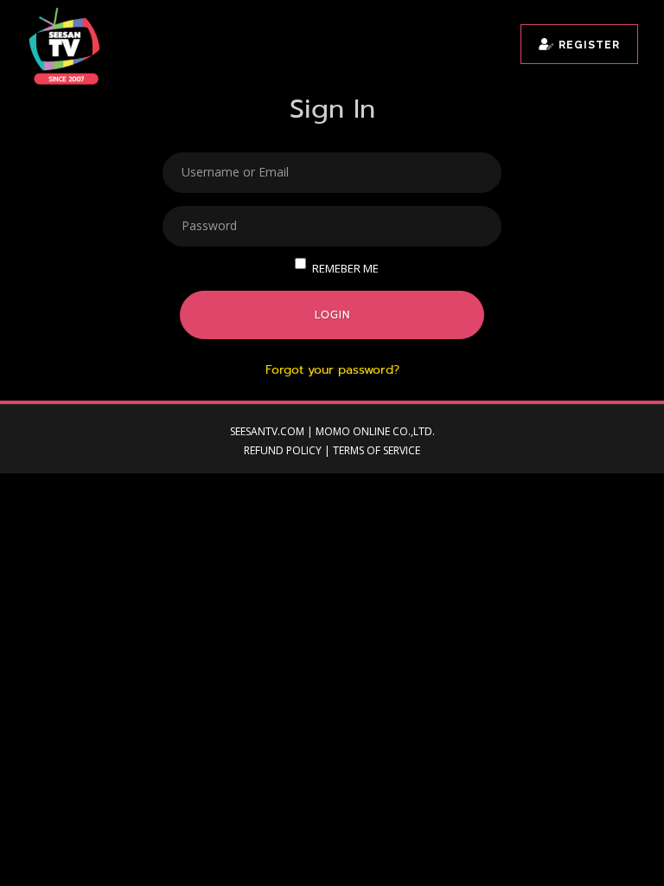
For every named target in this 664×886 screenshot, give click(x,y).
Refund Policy (283, 450)
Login (332, 315)
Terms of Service (376, 450)
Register (587, 45)
